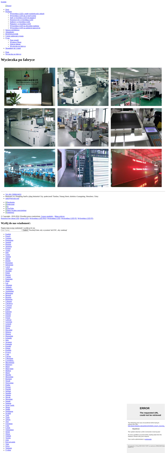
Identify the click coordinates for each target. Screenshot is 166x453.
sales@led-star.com (12, 198)
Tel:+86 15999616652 (13, 194)
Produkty (8, 12)
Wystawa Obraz (15, 42)
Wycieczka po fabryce (18, 46)
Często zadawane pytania (14, 36)
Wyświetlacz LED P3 (85, 218)
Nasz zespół (14, 40)
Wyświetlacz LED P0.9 (37, 218)
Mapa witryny (60, 216)
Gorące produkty (47, 216)
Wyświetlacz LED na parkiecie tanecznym (25, 28)
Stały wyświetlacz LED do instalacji (23, 18)
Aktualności (9, 32)
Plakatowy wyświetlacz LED (20, 24)
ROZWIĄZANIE (11, 34)
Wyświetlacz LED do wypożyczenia (23, 16)
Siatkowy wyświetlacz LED (20, 22)
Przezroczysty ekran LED (10, 218)
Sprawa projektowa (12, 30)
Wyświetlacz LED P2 (69, 218)
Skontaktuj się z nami (13, 48)
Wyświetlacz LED (53, 218)
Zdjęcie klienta (15, 44)
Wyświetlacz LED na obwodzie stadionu (24, 26)
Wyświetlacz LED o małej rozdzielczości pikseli (27, 14)
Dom (7, 10)
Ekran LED (24, 218)
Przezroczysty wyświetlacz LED (21, 20)
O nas (7, 38)
